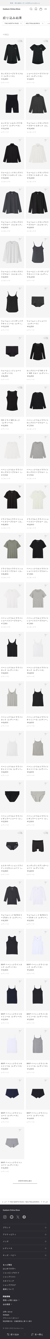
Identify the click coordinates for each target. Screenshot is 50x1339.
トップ (4, 1202)
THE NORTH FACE (11, 23)
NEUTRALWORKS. (33, 23)
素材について (8, 1289)
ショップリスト (9, 1277)
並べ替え (39, 1334)
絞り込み (15, 1334)
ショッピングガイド (11, 1273)
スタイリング (8, 1281)
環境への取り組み (10, 1300)
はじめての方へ (9, 1268)
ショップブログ (9, 1285)
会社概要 (6, 1304)
